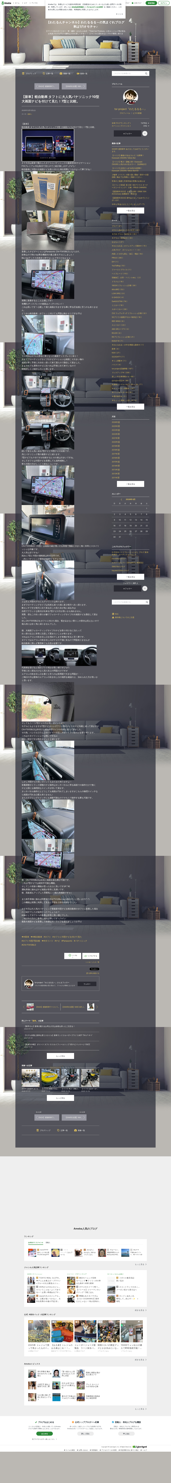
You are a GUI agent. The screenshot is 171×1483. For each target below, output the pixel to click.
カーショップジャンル (120, 126)
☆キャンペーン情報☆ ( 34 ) (123, 388)
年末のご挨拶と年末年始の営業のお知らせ (128, 181)
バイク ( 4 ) (116, 365)
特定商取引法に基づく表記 (129, 1450)
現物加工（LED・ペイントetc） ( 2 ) (126, 277)
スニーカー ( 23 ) (118, 325)
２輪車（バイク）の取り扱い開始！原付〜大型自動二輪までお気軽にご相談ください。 (130, 176)
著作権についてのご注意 (124, 617)
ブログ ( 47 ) (117, 226)
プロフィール (125, 113)
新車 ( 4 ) (115, 349)
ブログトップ (31, 73)
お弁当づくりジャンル (35, 1242)
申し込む (126, 1434)
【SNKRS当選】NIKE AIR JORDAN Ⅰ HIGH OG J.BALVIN (76, 86)
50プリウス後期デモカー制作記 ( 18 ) (127, 317)
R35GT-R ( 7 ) (117, 341)
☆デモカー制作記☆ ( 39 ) (122, 238)
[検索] (146, 73)
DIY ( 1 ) (115, 262)
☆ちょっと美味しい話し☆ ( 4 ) (124, 400)
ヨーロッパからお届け (115, 1274)
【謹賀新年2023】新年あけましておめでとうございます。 (130, 199)
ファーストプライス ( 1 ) (121, 270)
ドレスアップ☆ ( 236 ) (121, 372)
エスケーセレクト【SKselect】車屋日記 (127, 562)
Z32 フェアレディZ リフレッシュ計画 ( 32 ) (129, 313)
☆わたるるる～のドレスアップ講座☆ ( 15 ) (129, 246)
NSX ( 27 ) (116, 353)
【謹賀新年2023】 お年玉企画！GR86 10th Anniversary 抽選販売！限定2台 (129, 192)
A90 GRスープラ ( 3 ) (120, 329)
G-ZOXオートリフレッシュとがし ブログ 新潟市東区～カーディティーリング (130, 553)
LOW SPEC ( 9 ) (118, 293)
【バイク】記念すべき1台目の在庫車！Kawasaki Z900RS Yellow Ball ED (127, 169)
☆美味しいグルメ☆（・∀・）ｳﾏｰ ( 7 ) (127, 384)
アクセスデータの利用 (109, 1450)
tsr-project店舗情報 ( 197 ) (122, 369)
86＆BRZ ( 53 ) (118, 289)
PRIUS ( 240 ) (117, 258)
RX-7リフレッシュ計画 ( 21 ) (123, 337)
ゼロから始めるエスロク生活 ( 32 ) (125, 230)
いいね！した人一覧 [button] (92, 962)
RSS (116, 614)
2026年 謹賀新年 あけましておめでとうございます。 (130, 150)
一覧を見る (130, 211)
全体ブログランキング (120, 123)
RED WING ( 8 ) (118, 321)
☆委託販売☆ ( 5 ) (119, 396)
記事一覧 (49, 73)
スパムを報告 (70, 1450)
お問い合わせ (83, 1450)
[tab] (35, 1243)
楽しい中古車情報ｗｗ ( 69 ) (123, 376)
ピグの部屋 (137, 113)
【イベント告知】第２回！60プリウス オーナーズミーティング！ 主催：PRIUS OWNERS (130, 186)
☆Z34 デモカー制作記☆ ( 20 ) (124, 234)
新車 (29, 114)
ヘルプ (144, 1450)
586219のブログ (118, 566)
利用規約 (95, 1450)
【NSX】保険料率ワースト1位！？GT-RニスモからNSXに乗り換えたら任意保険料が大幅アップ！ (48, 86)
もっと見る (60, 1056)
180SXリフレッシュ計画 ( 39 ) (124, 285)
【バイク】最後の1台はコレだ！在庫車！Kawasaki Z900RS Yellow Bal (128, 156)
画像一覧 (66, 73)
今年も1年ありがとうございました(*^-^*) (128, 204)
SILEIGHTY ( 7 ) (118, 357)
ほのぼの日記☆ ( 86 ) (120, 380)
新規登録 (151, 3)
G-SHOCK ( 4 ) (118, 297)
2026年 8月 (130, 499)
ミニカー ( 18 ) (118, 305)
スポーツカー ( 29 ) (119, 309)
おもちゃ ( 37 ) (118, 242)
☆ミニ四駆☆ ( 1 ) (119, 361)
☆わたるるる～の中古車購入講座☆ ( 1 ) (128, 345)
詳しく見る (85, 1434)
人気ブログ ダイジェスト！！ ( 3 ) (126, 250)
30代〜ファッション (34, 1274)
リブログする (92, 956)
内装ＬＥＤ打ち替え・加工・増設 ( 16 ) (127, 254)
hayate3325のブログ (120, 570)
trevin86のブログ (119, 558)
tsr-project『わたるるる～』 (130, 109)
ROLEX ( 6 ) (116, 333)
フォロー (87, 984)
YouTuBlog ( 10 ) (118, 266)
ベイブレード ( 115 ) (120, 274)
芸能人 (48, 1242)
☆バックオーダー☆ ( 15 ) (122, 392)
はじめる (44, 1434)
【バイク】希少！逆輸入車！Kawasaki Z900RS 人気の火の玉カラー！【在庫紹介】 (129, 163)
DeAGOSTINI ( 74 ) (119, 301)
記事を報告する (94, 973)
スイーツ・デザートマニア (77, 1274)
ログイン (164, 3)
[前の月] (121, 499)
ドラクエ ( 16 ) (118, 281)
